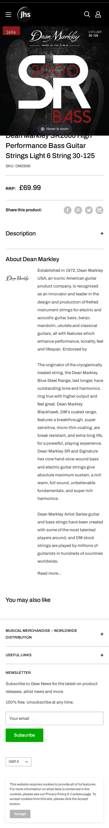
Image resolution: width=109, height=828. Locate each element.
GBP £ (14, 762)
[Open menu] (8, 14)
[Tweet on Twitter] (89, 210)
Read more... (49, 573)
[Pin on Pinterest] (78, 210)
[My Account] (98, 14)
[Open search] (87, 14)
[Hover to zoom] (54, 80)
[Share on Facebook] (68, 210)
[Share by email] (99, 210)
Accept (20, 814)
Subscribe (24, 735)
